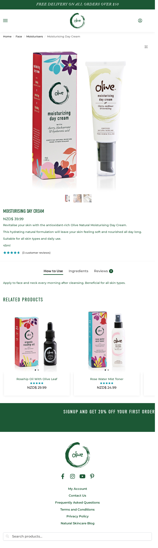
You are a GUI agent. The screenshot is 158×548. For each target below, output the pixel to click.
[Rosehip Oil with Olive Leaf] (37, 340)
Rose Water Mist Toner (106, 379)
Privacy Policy (77, 516)
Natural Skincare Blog (77, 523)
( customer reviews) (36, 252)
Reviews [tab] (103, 271)
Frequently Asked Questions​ (77, 502)
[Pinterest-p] (92, 476)
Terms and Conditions (77, 509)
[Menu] (9, 21)
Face (19, 36)
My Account (77, 489)
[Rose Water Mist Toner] (107, 340)
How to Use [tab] (53, 271)
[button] (146, 47)
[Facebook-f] (62, 476)
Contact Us (77, 495)
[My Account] (140, 21)
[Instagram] (72, 476)
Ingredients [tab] (78, 271)
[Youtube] (82, 476)
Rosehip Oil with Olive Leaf (36, 379)
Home (7, 36)
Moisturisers (34, 36)
